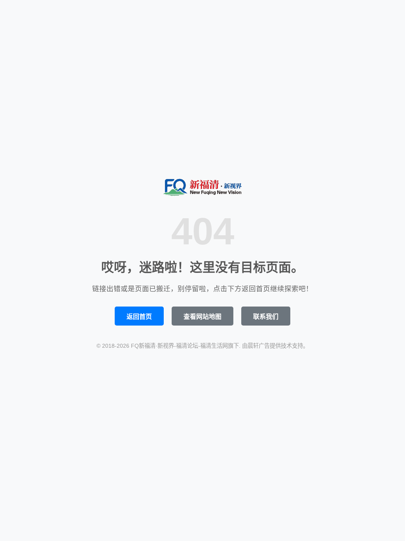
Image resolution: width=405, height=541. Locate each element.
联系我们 (265, 316)
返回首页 (139, 316)
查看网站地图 (202, 316)
